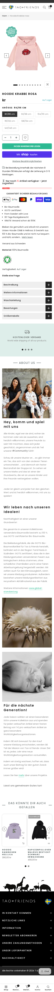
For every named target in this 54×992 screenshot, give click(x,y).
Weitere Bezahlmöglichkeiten (27, 161)
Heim (4, 15)
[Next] (47, 55)
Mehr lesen (27, 237)
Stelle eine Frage (11, 275)
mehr (21, 775)
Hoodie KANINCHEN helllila (9, 852)
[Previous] (6, 55)
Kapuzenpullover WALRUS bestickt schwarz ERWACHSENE (39, 853)
